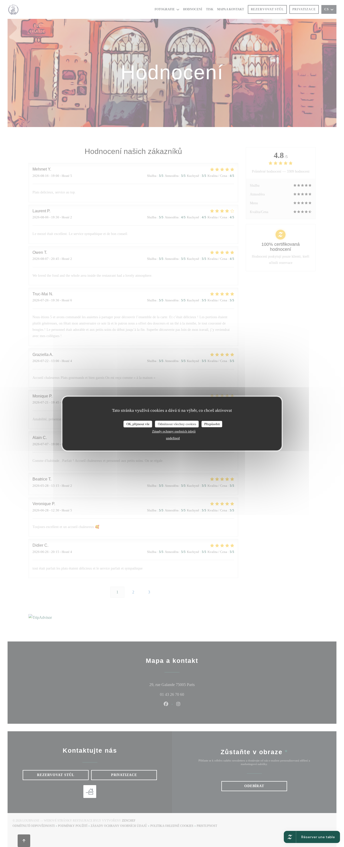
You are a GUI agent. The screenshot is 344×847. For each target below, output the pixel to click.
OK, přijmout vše (138, 424)
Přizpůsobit (212, 424)
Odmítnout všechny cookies (177, 424)
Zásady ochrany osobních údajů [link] (174, 431)
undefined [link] (173, 438)
